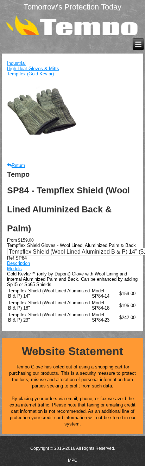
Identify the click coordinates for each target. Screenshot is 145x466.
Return (18, 165)
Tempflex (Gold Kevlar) (30, 73)
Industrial (16, 63)
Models (14, 268)
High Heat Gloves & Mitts (33, 68)
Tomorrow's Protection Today (72, 6)
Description (18, 263)
